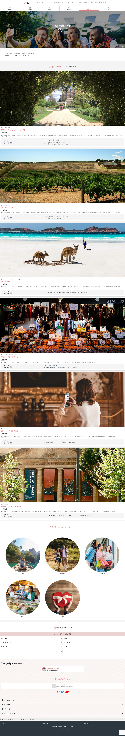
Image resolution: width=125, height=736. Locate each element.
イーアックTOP (5, 723)
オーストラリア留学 (14, 719)
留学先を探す (40, 2)
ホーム (1, 719)
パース (65, 646)
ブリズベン (67, 642)
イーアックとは (87, 723)
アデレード (4, 646)
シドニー (66, 638)
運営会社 (54, 726)
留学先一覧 (6, 719)
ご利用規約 (59, 726)
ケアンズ (3, 651)
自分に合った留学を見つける (80, 2)
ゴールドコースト (6, 642)
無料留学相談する (57, 2)
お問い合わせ (46, 723)
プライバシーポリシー (68, 726)
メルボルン (4, 638)
